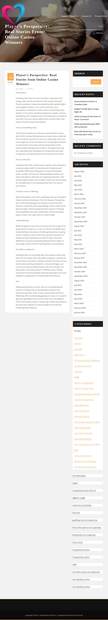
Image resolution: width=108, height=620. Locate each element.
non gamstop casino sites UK (84, 490)
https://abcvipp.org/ (82, 428)
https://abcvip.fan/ (81, 405)
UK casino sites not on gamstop (86, 360)
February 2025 (80, 253)
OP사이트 (76, 512)
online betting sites (81, 411)
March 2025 (79, 249)
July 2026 (77, 176)
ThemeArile (79, 615)
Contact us (86, 16)
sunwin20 (78, 371)
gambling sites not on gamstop (85, 520)
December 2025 (80, 208)
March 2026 (79, 194)
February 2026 (80, 199)
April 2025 (78, 244)
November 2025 (80, 212)
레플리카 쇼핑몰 (79, 498)
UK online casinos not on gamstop (86, 572)
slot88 (76, 377)
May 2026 (78, 185)
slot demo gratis (79, 475)
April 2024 (78, 299)
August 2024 (79, 280)
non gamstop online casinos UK (86, 394)
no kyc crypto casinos (82, 456)
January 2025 (79, 258)
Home (64, 16)
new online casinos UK (83, 433)
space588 (78, 349)
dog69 (75, 483)
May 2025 (78, 240)
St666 (56, 107)
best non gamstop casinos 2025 (86, 422)
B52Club (77, 343)
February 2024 (80, 308)
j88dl (76, 450)
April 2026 (78, 190)
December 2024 (80, 262)
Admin (19, 89)
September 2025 (80, 221)
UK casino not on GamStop (85, 461)
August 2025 (79, 226)
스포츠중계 (78, 338)
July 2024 (77, 285)
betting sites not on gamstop (84, 535)
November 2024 (80, 267)
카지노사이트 (78, 542)
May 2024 (78, 294)
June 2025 (78, 235)
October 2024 (79, 271)
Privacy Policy (100, 16)
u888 (74, 564)
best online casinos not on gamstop (87, 527)
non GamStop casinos (81, 579)
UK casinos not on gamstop (85, 467)
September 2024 (80, 276)
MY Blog (30, 89)
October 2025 (79, 217)
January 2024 (79, 312)
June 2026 (78, 180)
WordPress (53, 615)
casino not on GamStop (82, 505)
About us (74, 16)
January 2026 (79, 203)
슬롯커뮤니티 (79, 355)
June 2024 (78, 290)
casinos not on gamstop (83, 383)
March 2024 (79, 303)
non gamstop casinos (82, 366)
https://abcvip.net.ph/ (83, 439)
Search (80, 73)
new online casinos (81, 416)
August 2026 (79, 171)
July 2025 (77, 230)
